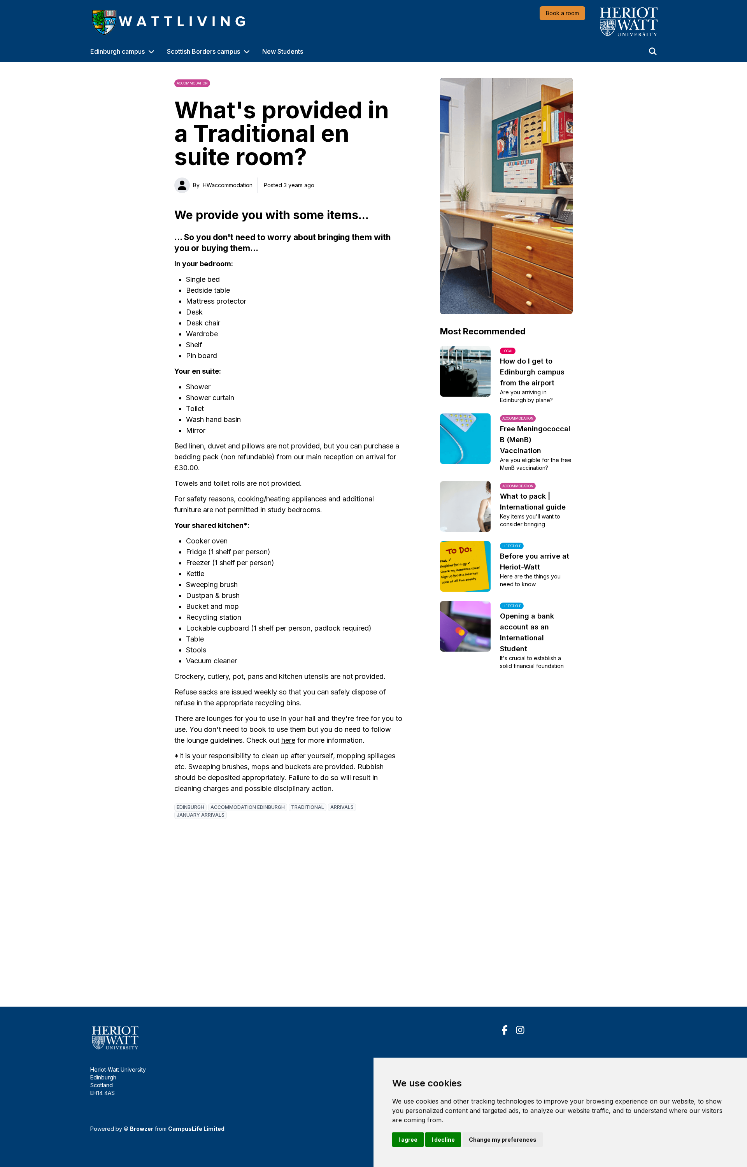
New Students (282, 51)
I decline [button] (443, 1139)
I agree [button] (407, 1139)
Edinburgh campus (117, 51)
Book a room (562, 13)
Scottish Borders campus (203, 51)
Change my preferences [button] (503, 1139)
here (288, 740)
